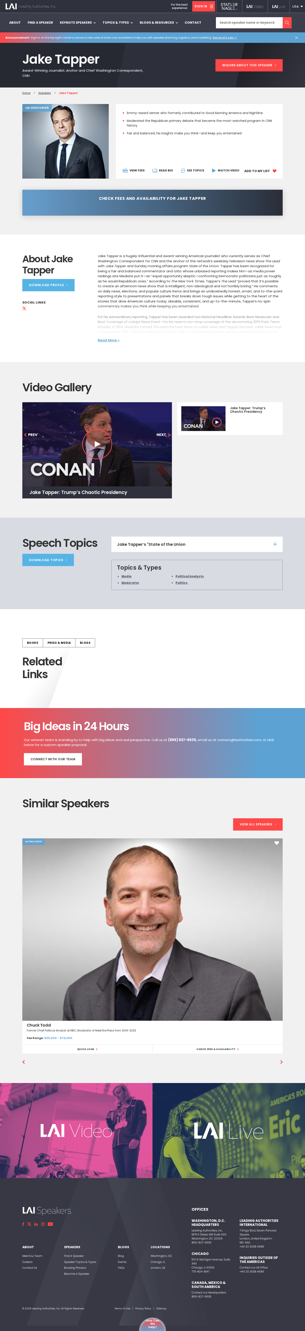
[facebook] (23, 1224)
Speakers (44, 93)
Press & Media (59, 643)
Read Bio (166, 170)
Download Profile (46, 285)
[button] (297, 6)
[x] (29, 1224)
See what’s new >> (225, 38)
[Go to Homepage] (31, 6)
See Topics (195, 170)
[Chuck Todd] (152, 929)
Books (32, 643)
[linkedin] (36, 1224)
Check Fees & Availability (216, 1049)
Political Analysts (189, 576)
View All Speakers (256, 824)
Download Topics (46, 560)
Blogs (85, 643)
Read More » (108, 340)
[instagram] (43, 1224)
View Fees (137, 170)
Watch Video (228, 170)
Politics (181, 583)
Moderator (130, 583)
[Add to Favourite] (276, 843)
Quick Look (86, 1049)
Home (26, 93)
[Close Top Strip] (297, 37)
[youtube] (50, 1224)
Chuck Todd (39, 1025)
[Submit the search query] (287, 22)
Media (126, 576)
